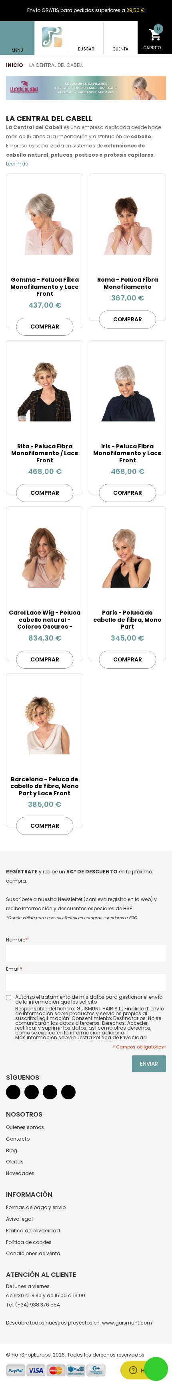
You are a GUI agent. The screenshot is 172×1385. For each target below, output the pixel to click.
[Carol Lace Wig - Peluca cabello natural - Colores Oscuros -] (44, 556)
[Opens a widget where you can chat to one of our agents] (142, 1371)
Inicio (14, 65)
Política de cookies (29, 1242)
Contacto (18, 1138)
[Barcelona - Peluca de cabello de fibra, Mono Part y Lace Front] (44, 722)
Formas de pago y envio (36, 1207)
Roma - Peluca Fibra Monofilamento (127, 283)
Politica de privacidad (33, 1230)
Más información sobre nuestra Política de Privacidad (81, 1037)
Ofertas (15, 1161)
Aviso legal (19, 1219)
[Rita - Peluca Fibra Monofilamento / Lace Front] (44, 389)
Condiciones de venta (33, 1253)
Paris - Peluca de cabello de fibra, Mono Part (127, 620)
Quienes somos (25, 1127)
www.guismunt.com (127, 1322)
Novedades (20, 1173)
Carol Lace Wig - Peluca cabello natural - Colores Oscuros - (44, 620)
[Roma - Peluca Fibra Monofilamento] (127, 223)
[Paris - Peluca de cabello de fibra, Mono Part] (127, 556)
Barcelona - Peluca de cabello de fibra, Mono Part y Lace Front (44, 786)
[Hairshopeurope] (52, 37)
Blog (11, 1150)
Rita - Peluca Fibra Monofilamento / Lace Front (44, 453)
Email (13, 969)
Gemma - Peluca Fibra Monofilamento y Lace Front (44, 287)
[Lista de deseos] (69, 258)
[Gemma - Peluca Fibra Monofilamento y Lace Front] (44, 223)
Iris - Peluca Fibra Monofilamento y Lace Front (127, 453)
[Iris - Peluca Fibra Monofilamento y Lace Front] (127, 389)
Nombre (15, 939)
